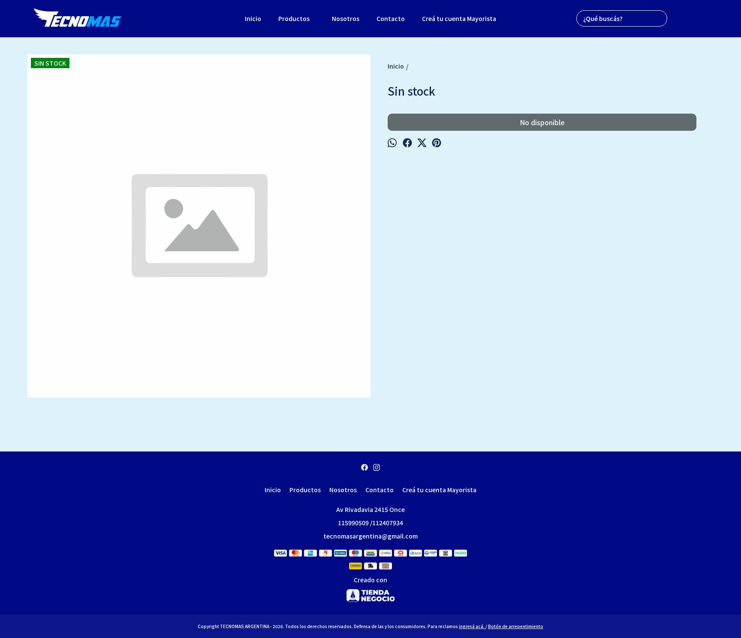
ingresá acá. (472, 626)
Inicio (253, 18)
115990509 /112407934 (370, 522)
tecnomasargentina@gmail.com (370, 536)
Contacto (391, 18)
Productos (294, 18)
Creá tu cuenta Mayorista (459, 18)
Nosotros (345, 18)
